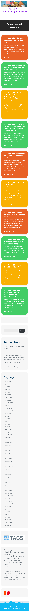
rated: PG (22, 573)
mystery (6, 571)
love (16, 567)
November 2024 (9, 437)
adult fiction (8, 552)
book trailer (21, 556)
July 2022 (7, 509)
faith (13, 562)
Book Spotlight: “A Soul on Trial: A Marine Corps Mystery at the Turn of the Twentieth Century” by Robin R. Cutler (14, 357)
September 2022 (9, 504)
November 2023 (9, 466)
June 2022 (7, 512)
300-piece (6, 550)
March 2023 (8, 488)
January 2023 (8, 493)
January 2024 (8, 461)
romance (23, 577)
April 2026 (7, 392)
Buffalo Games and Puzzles (10, 558)
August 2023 (8, 474)
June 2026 (7, 387)
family (16, 562)
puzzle (6, 573)
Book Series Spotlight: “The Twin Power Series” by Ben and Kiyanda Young (14, 241)
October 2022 (8, 501)
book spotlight (10, 556)
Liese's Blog (14, 9)
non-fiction (12, 571)
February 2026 (8, 397)
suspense (10, 579)
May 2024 (7, 450)
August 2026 (8, 381)
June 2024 (7, 448)
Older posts (7, 320)
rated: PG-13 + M (8, 577)
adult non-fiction (19, 552)
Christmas (6, 562)
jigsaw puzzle (10, 567)
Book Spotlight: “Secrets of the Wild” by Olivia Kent (14, 266)
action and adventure (18, 550)
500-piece (11, 550)
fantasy (20, 562)
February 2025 (8, 429)
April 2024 (7, 453)
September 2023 (9, 472)
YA (20, 579)
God (13, 565)
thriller (18, 579)
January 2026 (8, 400)
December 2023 (9, 464)
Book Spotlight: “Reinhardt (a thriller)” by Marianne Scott (14, 185)
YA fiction (5, 581)
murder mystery (16, 569)
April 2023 (7, 485)
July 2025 (7, 416)
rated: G (15, 573)
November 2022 (9, 498)
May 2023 (7, 482)
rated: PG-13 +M (16, 577)
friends (10, 565)
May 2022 (7, 514)
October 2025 (8, 408)
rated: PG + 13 (8, 575)
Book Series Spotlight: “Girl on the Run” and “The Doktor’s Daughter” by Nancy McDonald (14, 293)
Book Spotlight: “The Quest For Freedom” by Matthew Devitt (14, 40)
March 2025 (8, 427)
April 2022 (7, 517)
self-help (5, 579)
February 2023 (8, 490)
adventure (6, 554)
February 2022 (8, 522)
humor (5, 567)
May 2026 (7, 389)
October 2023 (8, 469)
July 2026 (7, 384)
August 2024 (8, 445)
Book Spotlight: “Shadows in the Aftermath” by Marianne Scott (14, 214)
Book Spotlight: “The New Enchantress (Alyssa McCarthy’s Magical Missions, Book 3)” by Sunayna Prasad (13, 97)
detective (10, 562)
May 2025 (7, 421)
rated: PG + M (16, 575)
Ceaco (18, 558)
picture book (18, 571)
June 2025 (7, 419)
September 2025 (9, 411)
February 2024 (8, 458)
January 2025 (8, 432)
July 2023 (7, 477)
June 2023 (7, 480)
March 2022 (8, 520)
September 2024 (9, 442)
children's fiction (17, 560)
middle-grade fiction (7, 569)
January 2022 (8, 525)
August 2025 (8, 413)
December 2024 (9, 434)
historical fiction (19, 565)
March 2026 (8, 395)
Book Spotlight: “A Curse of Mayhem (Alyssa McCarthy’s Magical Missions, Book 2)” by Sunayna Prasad (14, 127)
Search (5, 328)
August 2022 (8, 506)
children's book (8, 560)
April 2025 (7, 424)
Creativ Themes (20, 608)
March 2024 (8, 456)
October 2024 (8, 440)
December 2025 (9, 403)
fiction (6, 565)
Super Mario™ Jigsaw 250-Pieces (13, 362)
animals (11, 554)
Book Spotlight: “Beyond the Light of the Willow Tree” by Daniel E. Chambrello (14, 67)
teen (14, 579)
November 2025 (9, 405)
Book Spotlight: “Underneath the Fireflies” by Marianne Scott (14, 155)
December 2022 (9, 496)
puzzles (9, 573)
